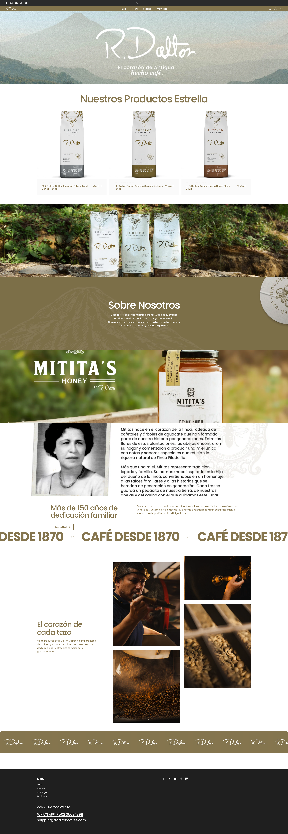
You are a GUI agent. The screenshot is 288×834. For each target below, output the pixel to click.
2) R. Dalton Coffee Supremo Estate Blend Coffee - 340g (65, 187)
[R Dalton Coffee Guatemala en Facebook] (163, 779)
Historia (41, 788)
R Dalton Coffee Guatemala (52, 183)
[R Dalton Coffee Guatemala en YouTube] (175, 779)
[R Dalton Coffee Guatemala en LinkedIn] (186, 779)
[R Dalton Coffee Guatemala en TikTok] (181, 779)
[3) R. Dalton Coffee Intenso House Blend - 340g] (216, 144)
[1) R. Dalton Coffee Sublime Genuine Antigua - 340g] (144, 144)
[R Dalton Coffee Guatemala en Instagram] (169, 779)
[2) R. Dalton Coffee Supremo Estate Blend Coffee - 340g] (72, 144)
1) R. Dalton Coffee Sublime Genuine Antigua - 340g (138, 187)
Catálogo (42, 792)
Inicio (39, 784)
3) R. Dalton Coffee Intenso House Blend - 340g (209, 187)
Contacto (42, 796)
